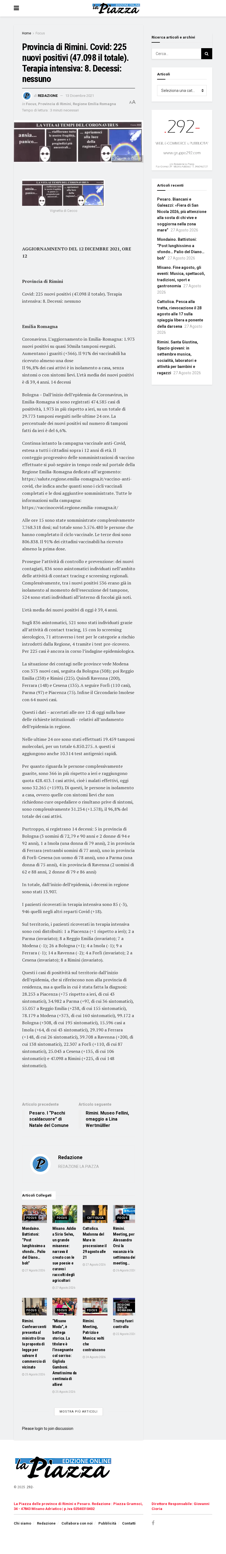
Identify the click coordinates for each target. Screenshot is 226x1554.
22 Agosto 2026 (125, 1333)
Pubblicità (107, 1523)
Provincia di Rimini (54, 104)
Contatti (129, 1523)
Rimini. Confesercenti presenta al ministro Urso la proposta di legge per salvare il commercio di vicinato (34, 1344)
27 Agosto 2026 (35, 1270)
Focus (40, 33)
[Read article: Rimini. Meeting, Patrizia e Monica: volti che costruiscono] (95, 1306)
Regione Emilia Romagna (94, 104)
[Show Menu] (16, 8)
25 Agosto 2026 (35, 1374)
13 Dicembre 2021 (79, 96)
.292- (29, 1487)
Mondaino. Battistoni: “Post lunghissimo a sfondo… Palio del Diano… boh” (33, 1246)
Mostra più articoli (79, 1411)
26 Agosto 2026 (125, 1270)
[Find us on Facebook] (153, 1523)
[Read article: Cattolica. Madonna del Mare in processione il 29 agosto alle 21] (95, 1214)
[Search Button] (206, 53)
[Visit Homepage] (117, 8)
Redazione (48, 96)
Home (26, 33)
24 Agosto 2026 (95, 1357)
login (39, 1428)
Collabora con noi (77, 1523)
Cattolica (95, 1217)
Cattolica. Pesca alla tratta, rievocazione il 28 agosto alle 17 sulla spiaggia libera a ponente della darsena (180, 314)
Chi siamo (22, 1523)
